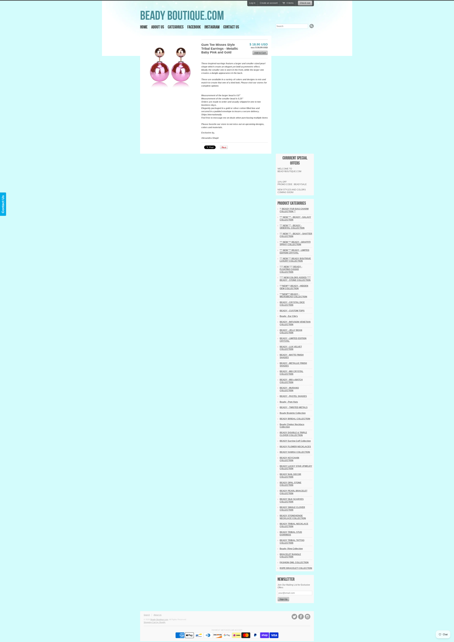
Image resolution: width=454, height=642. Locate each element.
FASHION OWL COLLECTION (294, 562)
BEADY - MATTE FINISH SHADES (292, 356)
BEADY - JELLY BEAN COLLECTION (291, 331)
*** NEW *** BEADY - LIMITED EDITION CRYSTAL (294, 251)
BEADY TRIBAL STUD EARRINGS (291, 533)
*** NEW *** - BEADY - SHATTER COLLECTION (296, 235)
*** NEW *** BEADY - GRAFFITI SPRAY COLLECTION (295, 243)
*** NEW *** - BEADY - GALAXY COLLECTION (295, 218)
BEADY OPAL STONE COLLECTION (290, 484)
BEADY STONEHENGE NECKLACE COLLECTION (293, 517)
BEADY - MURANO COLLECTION (289, 389)
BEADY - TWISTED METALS (294, 407)
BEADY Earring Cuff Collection (295, 441)
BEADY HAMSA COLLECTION (295, 452)
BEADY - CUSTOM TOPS (292, 310)
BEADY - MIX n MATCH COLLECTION (291, 381)
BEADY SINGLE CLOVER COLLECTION (292, 508)
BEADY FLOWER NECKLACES (295, 446)
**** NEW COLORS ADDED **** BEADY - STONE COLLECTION (295, 278)
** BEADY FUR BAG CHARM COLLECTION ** (294, 210)
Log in (252, 3)
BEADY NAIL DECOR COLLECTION (290, 475)
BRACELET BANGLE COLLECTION (290, 555)
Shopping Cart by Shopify (154, 622)
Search (147, 615)
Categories (176, 27)
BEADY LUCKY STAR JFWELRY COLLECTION (296, 467)
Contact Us (231, 27)
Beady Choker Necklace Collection (292, 425)
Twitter (294, 616)
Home (144, 27)
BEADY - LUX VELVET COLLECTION (291, 348)
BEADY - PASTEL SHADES (293, 396)
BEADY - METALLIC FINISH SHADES (293, 364)
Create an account (269, 3)
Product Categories (292, 203)
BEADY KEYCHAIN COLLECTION (289, 459)
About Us (157, 27)
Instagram (212, 27)
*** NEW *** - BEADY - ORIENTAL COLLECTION (292, 226)
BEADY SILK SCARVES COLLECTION (292, 500)
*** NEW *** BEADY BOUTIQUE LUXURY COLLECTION (295, 259)
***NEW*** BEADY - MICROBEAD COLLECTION (293, 295)
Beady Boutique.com (182, 16)
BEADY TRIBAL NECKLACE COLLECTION (294, 525)
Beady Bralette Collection (293, 413)
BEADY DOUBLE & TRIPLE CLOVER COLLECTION (293, 434)
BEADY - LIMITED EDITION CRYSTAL (293, 339)
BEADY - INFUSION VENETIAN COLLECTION (295, 323)
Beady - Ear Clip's (289, 316)
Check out (305, 3)
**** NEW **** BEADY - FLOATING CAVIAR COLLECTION (291, 269)
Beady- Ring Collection (291, 548)
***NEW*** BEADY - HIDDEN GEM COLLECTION (294, 287)
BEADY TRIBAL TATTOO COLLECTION (292, 541)
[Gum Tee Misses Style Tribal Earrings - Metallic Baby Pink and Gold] (170, 66)
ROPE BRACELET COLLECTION (296, 568)
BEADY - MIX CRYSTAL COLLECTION (291, 372)
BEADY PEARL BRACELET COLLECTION (293, 492)
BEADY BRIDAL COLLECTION (295, 419)
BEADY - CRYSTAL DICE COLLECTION (292, 303)
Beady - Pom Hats (289, 402)
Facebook (194, 27)
